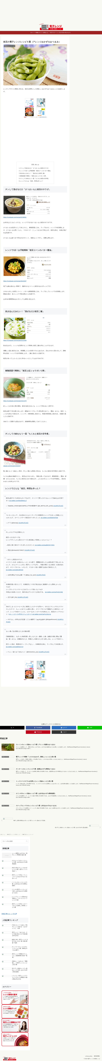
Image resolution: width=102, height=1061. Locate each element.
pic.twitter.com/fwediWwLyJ (18, 500)
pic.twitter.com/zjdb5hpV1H (14, 647)
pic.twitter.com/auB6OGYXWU (44, 545)
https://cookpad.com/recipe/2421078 (14, 401)
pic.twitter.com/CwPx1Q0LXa (41, 614)
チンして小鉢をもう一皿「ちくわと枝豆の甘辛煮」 (35, 178)
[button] (64, 732)
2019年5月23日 (58, 506)
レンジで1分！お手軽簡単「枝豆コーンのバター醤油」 (36, 170)
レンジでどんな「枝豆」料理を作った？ (31, 181)
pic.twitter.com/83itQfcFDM (49, 517)
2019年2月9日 (41, 575)
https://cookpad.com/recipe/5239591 (14, 217)
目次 (32, 164)
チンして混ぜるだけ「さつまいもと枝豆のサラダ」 (35, 168)
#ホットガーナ (13, 614)
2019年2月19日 (30, 550)
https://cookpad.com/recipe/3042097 (14, 281)
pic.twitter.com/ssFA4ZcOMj (54, 592)
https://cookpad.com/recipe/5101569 (14, 340)
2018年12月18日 (23, 597)
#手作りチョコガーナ (25, 614)
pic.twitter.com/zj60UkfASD (14, 570)
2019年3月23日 (23, 523)
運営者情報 (97, 1056)
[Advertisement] (48, 11)
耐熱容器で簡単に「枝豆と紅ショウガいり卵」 (33, 176)
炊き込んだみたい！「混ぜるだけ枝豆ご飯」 (33, 173)
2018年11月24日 (44, 652)
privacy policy (89, 1056)
